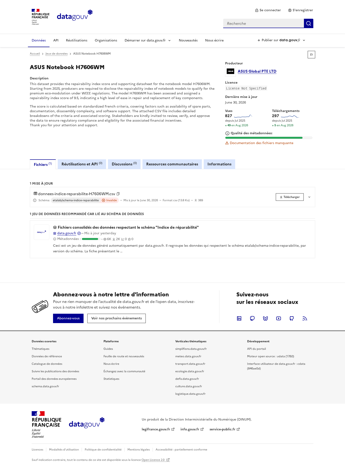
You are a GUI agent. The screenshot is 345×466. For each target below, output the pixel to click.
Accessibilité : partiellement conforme (181, 449)
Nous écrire (214, 40)
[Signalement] (311, 54)
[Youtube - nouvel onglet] (278, 318)
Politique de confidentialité (103, 449)
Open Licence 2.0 (153, 460)
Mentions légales (138, 449)
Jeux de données (57, 54)
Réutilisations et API (81, 164)
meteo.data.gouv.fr (188, 356)
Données (39, 40)
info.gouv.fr (189, 429)
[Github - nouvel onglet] (291, 318)
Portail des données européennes (54, 379)
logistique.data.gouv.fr (190, 394)
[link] (268, 10)
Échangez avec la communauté (124, 371)
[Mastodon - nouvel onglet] (252, 318)
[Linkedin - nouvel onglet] (239, 318)
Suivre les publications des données (55, 371)
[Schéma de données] (34, 200)
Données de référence (47, 356)
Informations (219, 164)
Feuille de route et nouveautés (124, 356)
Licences (37, 449)
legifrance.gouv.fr (156, 429)
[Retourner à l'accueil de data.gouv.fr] (74, 16)
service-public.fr (222, 429)
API (55, 40)
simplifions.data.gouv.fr (191, 349)
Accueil (35, 54)
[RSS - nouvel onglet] (305, 318)
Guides (108, 349)
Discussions (124, 164)
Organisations (106, 40)
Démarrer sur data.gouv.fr (145, 40)
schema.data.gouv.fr (45, 386)
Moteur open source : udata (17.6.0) (270, 356)
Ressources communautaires (172, 164)
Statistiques (111, 379)
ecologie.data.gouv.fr (189, 371)
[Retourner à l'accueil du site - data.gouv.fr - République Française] (86, 424)
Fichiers (43, 164)
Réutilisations (76, 40)
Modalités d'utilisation (64, 449)
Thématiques (40, 349)
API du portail (256, 349)
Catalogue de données (47, 364)
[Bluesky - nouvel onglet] (265, 318)
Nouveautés (188, 40)
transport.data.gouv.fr (190, 364)
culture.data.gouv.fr (188, 386)
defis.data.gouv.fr (187, 379)
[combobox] (268, 23)
